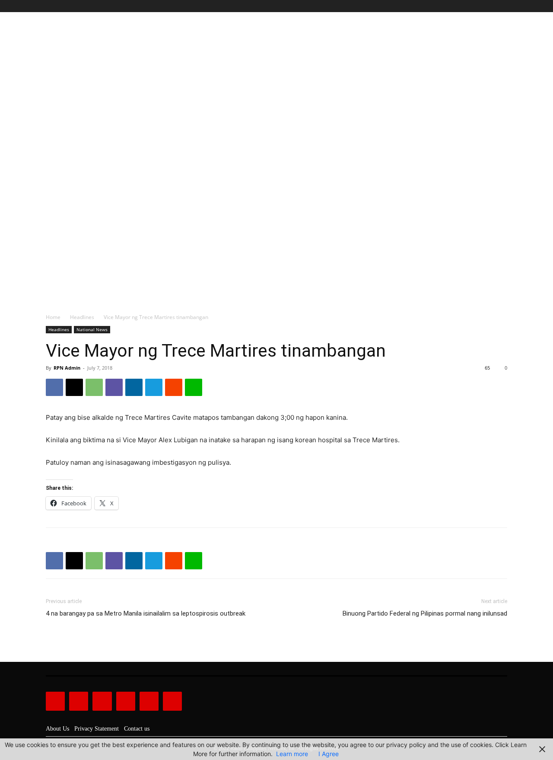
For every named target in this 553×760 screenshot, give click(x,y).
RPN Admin (67, 367)
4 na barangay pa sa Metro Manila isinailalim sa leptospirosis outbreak (145, 613)
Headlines (82, 317)
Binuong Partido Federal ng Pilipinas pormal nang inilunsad (425, 613)
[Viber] (114, 387)
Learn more (292, 753)
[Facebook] (463, 6)
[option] (276, 152)
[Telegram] (153, 387)
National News (92, 329)
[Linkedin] (134, 387)
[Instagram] (473, 6)
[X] (492, 6)
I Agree (328, 753)
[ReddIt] (173, 387)
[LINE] (193, 387)
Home (53, 317)
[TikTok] (483, 6)
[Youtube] (502, 6)
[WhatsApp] (94, 387)
